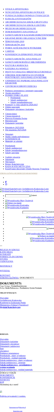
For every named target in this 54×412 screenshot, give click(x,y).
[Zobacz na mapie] (13, 203)
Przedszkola (15, 98)
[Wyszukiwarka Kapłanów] (17, 208)
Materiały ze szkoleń (13, 141)
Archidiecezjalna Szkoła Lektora (25, 25)
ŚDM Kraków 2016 (15, 45)
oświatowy (4, 351)
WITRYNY (5, 380)
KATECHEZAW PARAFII (6, 253)
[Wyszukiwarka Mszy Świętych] (19, 201)
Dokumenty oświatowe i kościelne (19, 109)
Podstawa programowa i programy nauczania (24, 91)
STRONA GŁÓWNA (9, 278)
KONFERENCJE (12, 139)
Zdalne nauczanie (12, 107)
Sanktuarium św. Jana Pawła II (23, 59)
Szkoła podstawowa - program (12, 363)
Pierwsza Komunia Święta (16, 118)
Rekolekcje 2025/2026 (14, 127)
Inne (2, 348)
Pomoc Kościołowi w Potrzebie (23, 48)
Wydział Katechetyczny (10, 307)
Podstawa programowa (9, 353)
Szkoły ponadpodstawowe (21, 102)
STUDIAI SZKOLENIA (6, 260)
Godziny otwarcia (12, 157)
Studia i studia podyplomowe (17, 137)
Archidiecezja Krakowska (10, 300)
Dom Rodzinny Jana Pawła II (21, 32)
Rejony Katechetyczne (14, 164)
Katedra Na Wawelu (17, 68)
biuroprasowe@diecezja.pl (17, 407)
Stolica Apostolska (17, 9)
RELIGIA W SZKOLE (10, 250)
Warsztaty (9, 134)
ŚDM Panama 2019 (14, 41)
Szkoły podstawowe (18, 100)
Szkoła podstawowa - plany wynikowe (16, 360)
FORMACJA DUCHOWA (11, 257)
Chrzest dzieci (11, 114)
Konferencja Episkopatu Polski (23, 54)
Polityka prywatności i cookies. (13, 396)
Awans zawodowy (13, 93)
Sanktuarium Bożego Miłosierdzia (25, 62)
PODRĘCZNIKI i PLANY (16, 95)
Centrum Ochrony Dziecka (21, 86)
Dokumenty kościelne (14, 123)
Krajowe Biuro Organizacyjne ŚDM (25, 38)
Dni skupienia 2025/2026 (15, 130)
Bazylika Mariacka (16, 65)
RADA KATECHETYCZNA (17, 166)
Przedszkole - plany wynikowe (13, 355)
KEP (2, 382)
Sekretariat (9, 159)
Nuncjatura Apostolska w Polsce (25, 12)
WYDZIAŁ (5, 271)
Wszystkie (4, 298)
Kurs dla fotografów (18, 19)
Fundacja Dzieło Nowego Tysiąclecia (27, 15)
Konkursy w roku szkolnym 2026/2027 (21, 105)
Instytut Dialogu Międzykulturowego (28, 72)
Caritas (9, 51)
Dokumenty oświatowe (9, 344)
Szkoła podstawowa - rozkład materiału (16, 370)
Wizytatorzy (10, 162)
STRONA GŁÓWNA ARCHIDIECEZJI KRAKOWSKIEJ (18, 173)
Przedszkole (10, 146)
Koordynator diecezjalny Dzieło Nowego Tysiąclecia (27, 169)
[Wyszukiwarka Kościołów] (17, 205)
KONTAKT (5, 275)
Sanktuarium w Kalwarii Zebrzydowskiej (29, 35)
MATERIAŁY (6, 266)
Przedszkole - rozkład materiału (13, 358)
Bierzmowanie (11, 121)
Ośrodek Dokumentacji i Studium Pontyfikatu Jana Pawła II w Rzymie (26, 76)
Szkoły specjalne (12, 153)
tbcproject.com (17, 411)
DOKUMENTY (7, 375)
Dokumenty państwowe (10, 346)
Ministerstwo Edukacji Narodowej (14, 305)
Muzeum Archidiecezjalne (20, 28)
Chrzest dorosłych (12, 116)
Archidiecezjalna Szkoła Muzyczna (26, 22)
